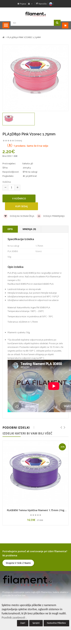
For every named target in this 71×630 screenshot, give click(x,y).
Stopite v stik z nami (18, 562)
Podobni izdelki (16, 427)
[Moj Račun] (30, 3)
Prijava (23, 3)
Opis (10, 229)
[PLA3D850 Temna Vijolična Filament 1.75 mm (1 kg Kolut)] (35, 474)
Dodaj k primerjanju (54, 215)
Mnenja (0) (29, 229)
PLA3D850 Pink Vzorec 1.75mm (24, 37)
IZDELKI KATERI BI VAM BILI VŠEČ (27, 433)
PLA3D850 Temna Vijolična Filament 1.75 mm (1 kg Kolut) (35, 512)
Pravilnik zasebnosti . (14, 617)
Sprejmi (36, 623)
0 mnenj (18, 140)
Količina (6, 181)
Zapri (22, 623)
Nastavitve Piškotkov (56, 623)
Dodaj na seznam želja (21, 215)
